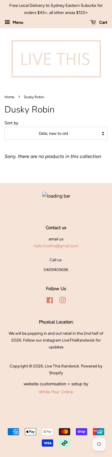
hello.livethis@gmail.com (56, 245)
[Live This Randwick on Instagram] (62, 301)
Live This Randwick (62, 366)
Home (9, 97)
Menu (17, 22)
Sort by (11, 123)
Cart (103, 22)
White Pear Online (56, 392)
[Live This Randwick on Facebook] (49, 301)
